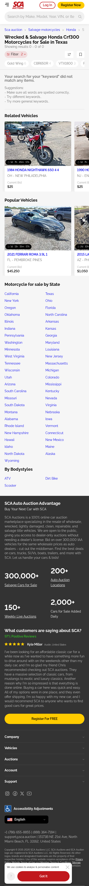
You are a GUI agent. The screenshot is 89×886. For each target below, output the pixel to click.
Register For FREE (44, 719)
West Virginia (14, 356)
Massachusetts (56, 363)
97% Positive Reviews (20, 636)
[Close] (67, 867)
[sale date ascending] (69, 54)
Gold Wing (16, 63)
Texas (49, 294)
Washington (13, 342)
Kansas (50, 328)
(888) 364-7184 (44, 832)
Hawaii (9, 440)
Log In (47, 5)
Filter (17, 54)
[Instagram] (7, 793)
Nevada (51, 398)
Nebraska (52, 412)
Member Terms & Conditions (55, 862)
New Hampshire (17, 433)
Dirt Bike (51, 478)
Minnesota (12, 349)
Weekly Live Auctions (20, 616)
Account (11, 770)
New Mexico (54, 440)
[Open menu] (7, 4)
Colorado (52, 377)
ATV (8, 478)
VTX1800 (67, 63)
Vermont (51, 426)
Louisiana (52, 349)
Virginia (51, 405)
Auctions (11, 759)
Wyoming (12, 460)
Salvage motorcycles (44, 30)
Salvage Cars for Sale (21, 585)
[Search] (80, 16)
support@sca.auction (20, 837)
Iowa (48, 419)
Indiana (10, 328)
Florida (50, 308)
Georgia (51, 335)
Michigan (52, 370)
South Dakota (15, 405)
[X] (22, 793)
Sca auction (13, 30)
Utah (8, 377)
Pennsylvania (14, 335)
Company (12, 737)
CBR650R (42, 63)
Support (11, 781)
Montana (11, 412)
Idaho (9, 446)
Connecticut (54, 433)
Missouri (11, 398)
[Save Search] (80, 54)
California (12, 294)
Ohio (48, 301)
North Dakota (14, 454)
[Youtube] (29, 793)
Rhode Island (14, 426)
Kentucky (52, 391)
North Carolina (56, 314)
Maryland (52, 342)
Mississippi (53, 384)
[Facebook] (15, 793)
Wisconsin (12, 370)
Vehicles (11, 748)
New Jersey (54, 356)
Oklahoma (12, 314)
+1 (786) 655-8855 (17, 832)
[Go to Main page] (18, 5)
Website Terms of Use (23, 862)
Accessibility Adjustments (33, 808)
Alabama (11, 419)
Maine (49, 446)
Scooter (10, 485)
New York (12, 301)
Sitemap (76, 862)
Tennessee (12, 363)
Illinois (9, 321)
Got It (43, 876)
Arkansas (52, 321)
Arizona (10, 384)
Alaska (50, 454)
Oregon (10, 308)
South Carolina (15, 391)
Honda (71, 30)
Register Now (71, 5)
